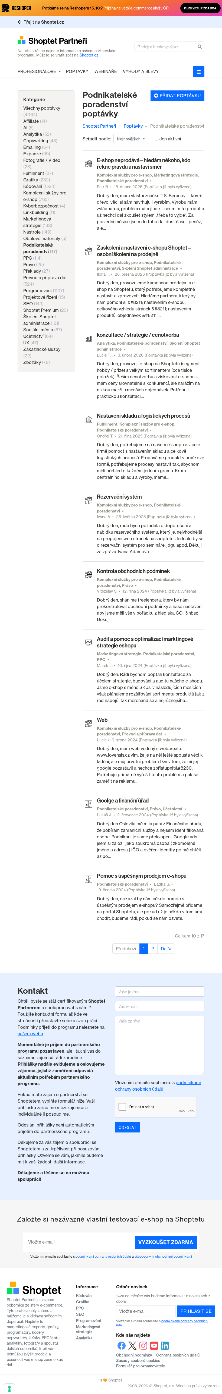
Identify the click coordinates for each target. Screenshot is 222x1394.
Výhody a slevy (141, 71)
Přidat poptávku (179, 95)
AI (28, 127)
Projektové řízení (44, 297)
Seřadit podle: (97, 138)
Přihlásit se (196, 1311)
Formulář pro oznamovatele (140, 1366)
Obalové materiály (44, 238)
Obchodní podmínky (134, 1355)
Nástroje (37, 232)
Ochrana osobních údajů (178, 1355)
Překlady (36, 271)
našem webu (30, 1033)
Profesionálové (37, 71)
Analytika (37, 134)
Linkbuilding (39, 212)
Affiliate (35, 121)
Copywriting (40, 140)
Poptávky (77, 71)
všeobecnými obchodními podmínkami (163, 1256)
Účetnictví (38, 336)
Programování (43, 290)
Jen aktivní (170, 138)
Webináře (105, 71)
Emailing (36, 147)
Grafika (36, 179)
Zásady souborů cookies (138, 1360)
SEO (33, 303)
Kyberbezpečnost (44, 206)
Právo (33, 264)
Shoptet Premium (45, 310)
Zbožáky (36, 362)
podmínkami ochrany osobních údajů (103, 1256)
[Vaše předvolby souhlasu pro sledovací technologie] (9, 1389)
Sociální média (42, 329)
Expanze (36, 153)
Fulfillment (38, 173)
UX (30, 342)
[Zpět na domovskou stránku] (67, 41)
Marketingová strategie (88, 1329)
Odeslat (128, 1127)
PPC (32, 258)
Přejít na (44, 22)
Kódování (39, 186)
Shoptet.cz (89, 55)
